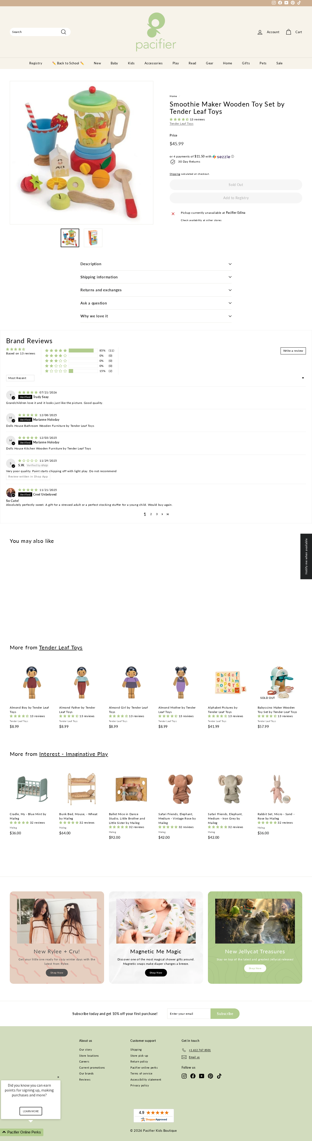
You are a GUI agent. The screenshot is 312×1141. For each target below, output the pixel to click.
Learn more (31, 1111)
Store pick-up (139, 1055)
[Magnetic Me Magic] (156, 921)
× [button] (58, 1077)
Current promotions (92, 1067)
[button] (180, 119)
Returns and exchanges (101, 290)
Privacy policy (139, 1085)
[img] (28, 392)
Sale (279, 63)
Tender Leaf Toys (182, 124)
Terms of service (141, 1073)
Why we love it (94, 316)
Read (192, 63)
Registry (35, 63)
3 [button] (157, 514)
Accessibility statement (145, 1079)
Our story (85, 1049)
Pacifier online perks (144, 1067)
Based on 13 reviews (20, 353)
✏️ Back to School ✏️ (68, 63)
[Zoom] (81, 152)
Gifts (246, 63)
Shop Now (56, 972)
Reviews (84, 1079)
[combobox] (40, 32)
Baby (114, 63)
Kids (131, 63)
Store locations (89, 1055)
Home (227, 63)
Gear (210, 63)
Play (176, 63)
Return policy (139, 1061)
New (97, 63)
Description (90, 264)
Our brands (86, 1073)
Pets (263, 63)
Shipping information (99, 277)
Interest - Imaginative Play (73, 754)
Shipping (175, 174)
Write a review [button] (293, 350)
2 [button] (151, 514)
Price (173, 135)
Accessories (154, 63)
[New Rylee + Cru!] (57, 921)
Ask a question (93, 303)
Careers (84, 1061)
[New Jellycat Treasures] (255, 921)
